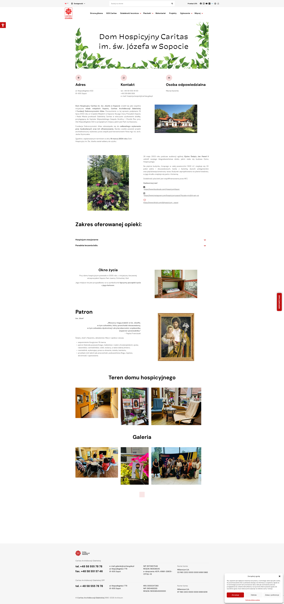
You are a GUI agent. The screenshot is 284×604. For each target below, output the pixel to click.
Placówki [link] (147, 13)
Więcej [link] (197, 13)
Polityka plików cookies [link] (252, 600)
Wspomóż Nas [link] (279, 302)
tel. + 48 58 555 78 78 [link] (89, 586)
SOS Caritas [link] (111, 13)
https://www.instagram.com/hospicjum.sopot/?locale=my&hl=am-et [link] (171, 195)
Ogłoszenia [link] (185, 13)
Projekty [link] (173, 13)
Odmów (254, 595)
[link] (3, 25)
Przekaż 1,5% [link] (192, 3)
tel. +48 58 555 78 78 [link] (88, 566)
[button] (279, 576)
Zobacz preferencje (272, 595)
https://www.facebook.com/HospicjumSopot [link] (162, 189)
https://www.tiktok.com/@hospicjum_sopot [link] (160, 202)
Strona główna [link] (96, 13)
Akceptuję (235, 595)
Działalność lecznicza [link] (129, 13)
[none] (66, 3)
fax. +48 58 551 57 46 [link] (89, 571)
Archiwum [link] (119, 598)
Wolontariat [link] (160, 13)
